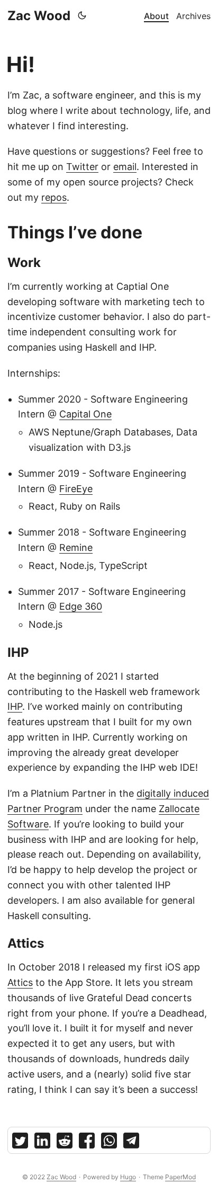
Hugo (128, 1177)
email (125, 166)
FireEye (76, 488)
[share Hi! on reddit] (64, 1143)
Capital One (85, 414)
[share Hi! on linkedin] (42, 1143)
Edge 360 (80, 606)
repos (54, 197)
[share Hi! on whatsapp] (109, 1143)
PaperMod (180, 1177)
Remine (76, 547)
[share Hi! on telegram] (131, 1143)
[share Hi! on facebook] (87, 1143)
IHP (14, 706)
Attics (20, 982)
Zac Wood (38, 15)
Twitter (82, 166)
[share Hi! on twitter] (20, 1143)
